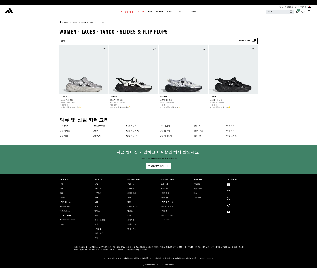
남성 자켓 (63, 136)
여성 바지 (230, 126)
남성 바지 (97, 131)
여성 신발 (197, 126)
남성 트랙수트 (99, 126)
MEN (150, 12)
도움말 (280, 7)
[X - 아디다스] (242, 198)
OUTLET (140, 12)
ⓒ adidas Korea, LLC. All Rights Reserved (158, 265)
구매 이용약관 (127, 258)
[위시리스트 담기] (104, 49)
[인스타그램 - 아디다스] (242, 192)
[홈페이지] (9, 11)
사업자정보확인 (192, 258)
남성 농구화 (164, 131)
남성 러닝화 (164, 126)
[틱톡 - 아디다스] (242, 205)
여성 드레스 (231, 136)
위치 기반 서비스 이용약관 (160, 258)
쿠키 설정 (107, 258)
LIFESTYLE (192, 12)
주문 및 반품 (289, 7)
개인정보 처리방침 (141, 258)
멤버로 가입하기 (300, 7)
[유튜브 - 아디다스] (242, 212)
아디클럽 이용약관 (178, 258)
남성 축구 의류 (132, 131)
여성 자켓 (197, 136)
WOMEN (159, 12)
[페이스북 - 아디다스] (242, 185)
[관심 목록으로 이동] (303, 12)
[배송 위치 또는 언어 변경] (309, 7)
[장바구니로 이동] (309, 12)
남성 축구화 (131, 126)
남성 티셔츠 (64, 131)
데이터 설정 (116, 258)
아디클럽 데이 (126, 12)
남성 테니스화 (165, 136)
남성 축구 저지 (132, 136)
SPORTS (179, 12)
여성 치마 (230, 131)
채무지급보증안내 (206, 258)
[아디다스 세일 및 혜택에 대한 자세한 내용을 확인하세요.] (158, 2)
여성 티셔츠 (198, 131)
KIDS (169, 12)
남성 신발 (63, 126)
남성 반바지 (98, 136)
